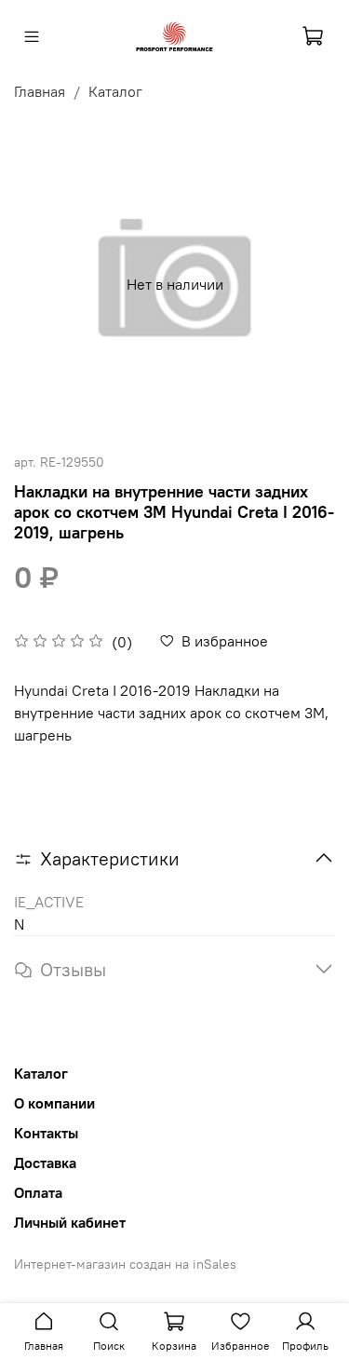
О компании (54, 1103)
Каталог (115, 91)
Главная (39, 91)
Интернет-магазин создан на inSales (125, 1264)
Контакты (46, 1132)
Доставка (45, 1162)
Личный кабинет (70, 1222)
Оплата (38, 1192)
